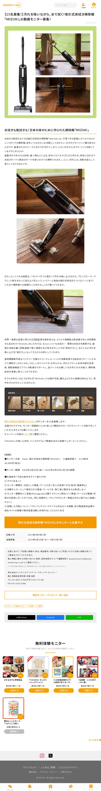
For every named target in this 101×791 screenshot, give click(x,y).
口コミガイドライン (68, 767)
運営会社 (32, 772)
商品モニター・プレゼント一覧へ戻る (50, 595)
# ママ (8, 606)
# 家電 (39, 606)
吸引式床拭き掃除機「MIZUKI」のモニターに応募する (50, 522)
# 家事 (31, 606)
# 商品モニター (19, 606)
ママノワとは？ (30, 767)
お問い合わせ (66, 772)
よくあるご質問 (48, 767)
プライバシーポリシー (48, 772)
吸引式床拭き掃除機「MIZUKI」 (20, 421)
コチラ (27, 434)
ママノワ (42, 778)
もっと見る (93, 740)
